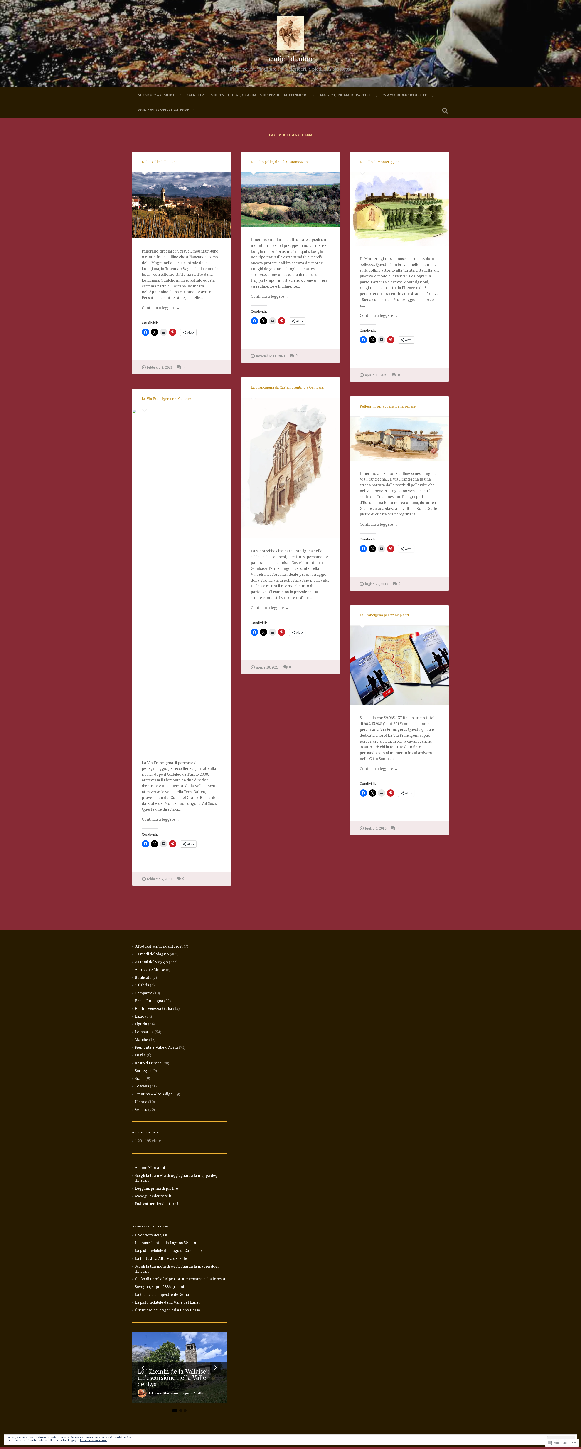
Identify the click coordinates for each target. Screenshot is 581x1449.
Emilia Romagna (149, 1000)
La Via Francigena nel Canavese (167, 398)
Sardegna (143, 1070)
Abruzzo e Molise (150, 969)
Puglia (140, 1055)
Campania (143, 993)
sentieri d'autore (290, 58)
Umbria (141, 1101)
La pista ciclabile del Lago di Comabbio (168, 1250)
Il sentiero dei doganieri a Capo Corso (167, 1310)
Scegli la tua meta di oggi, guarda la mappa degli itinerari (247, 95)
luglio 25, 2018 (376, 584)
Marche (141, 1039)
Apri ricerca (444, 110)
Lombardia (144, 1031)
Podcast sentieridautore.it (166, 110)
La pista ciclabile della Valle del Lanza (167, 1302)
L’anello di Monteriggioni (380, 161)
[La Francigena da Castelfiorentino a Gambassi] (290, 468)
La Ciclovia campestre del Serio (162, 1294)
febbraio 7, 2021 (159, 879)
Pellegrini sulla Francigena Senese (388, 406)
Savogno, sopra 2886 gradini (159, 1286)
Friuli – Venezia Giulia (153, 1008)
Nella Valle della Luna (159, 161)
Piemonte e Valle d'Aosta (156, 1047)
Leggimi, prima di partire (345, 95)
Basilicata (143, 977)
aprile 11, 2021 (376, 375)
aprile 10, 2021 (267, 667)
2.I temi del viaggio (151, 961)
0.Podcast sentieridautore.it (159, 946)
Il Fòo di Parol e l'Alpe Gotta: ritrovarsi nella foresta (180, 1278)
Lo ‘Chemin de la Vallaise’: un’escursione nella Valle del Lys (174, 1377)
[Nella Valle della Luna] (181, 205)
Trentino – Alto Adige (153, 1094)
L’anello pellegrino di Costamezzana (280, 161)
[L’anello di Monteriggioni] (399, 209)
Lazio (139, 1016)
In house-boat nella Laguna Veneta (165, 1242)
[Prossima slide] (215, 1367)
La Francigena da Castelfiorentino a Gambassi (287, 387)
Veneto (141, 1109)
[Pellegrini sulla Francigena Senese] (399, 439)
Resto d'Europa (148, 1062)
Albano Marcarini (156, 95)
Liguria (141, 1023)
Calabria (142, 985)
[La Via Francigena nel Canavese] (181, 579)
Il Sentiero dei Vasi (151, 1235)
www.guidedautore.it (405, 95)
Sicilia (140, 1078)
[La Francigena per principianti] (399, 665)
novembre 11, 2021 (270, 356)
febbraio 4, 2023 (159, 367)
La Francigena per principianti (384, 615)
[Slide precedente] (143, 1367)
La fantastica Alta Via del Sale (161, 1258)
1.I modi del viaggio (152, 953)
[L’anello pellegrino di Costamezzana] (290, 199)
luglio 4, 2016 (375, 828)
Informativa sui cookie (93, 1440)
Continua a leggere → (161, 307)
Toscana (142, 1086)
